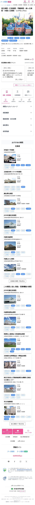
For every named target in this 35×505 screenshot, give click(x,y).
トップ (2, 5)
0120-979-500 (19, 489)
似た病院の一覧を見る (17, 424)
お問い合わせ (21, 441)
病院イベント (28, 95)
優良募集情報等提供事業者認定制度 (20, 470)
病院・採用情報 (7, 95)
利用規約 (15, 437)
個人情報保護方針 (25, 437)
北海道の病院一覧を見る (17, 281)
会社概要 (7, 437)
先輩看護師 (17, 95)
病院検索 (8, 5)
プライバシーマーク (14, 478)
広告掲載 (12, 441)
